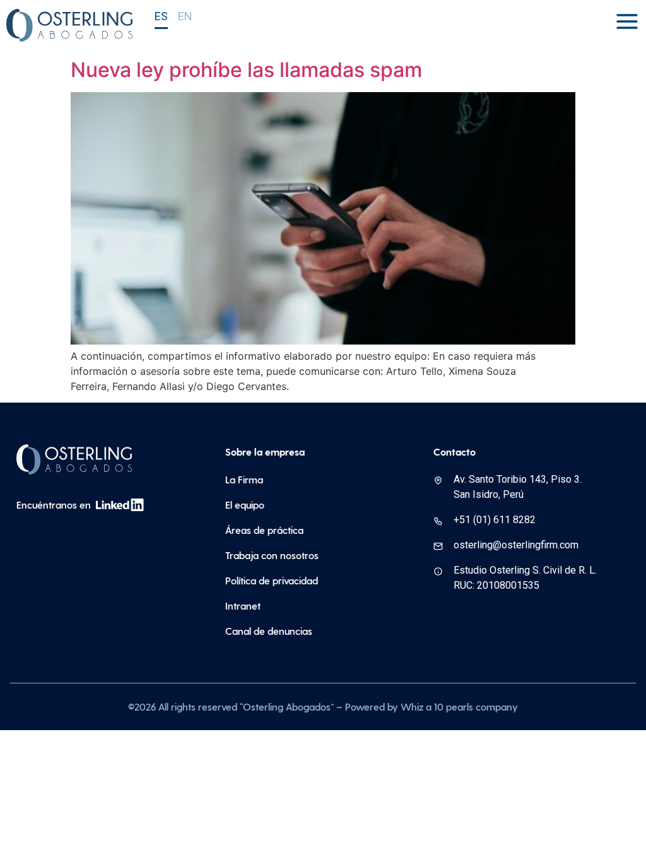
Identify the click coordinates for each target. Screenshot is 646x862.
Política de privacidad (271, 580)
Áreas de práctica (264, 530)
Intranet (243, 605)
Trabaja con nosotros (272, 555)
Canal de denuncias (268, 631)
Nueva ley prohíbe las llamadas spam (246, 69)
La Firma (244, 479)
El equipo (244, 505)
